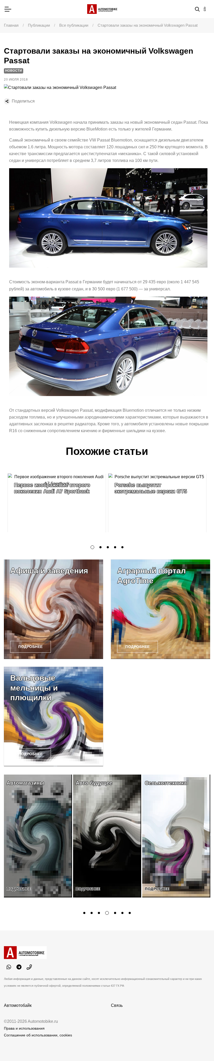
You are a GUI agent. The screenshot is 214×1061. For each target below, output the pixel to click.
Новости (13, 70)
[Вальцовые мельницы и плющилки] (53, 716)
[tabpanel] (57, 502)
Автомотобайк (18, 1005)
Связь (117, 1005)
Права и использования (24, 1028)
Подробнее (30, 647)
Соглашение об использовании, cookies (38, 1035)
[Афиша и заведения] (53, 609)
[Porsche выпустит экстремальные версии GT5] (157, 502)
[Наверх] (199, 1046)
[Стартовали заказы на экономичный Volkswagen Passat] (60, 87)
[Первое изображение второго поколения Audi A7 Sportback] (57, 502)
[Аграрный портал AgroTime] (160, 609)
